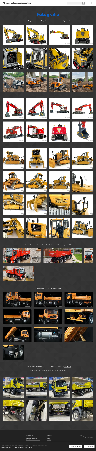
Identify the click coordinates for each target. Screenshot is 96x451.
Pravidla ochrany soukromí (33, 440)
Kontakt (49, 440)
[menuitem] (39, 3)
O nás (48, 438)
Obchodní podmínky (31, 438)
